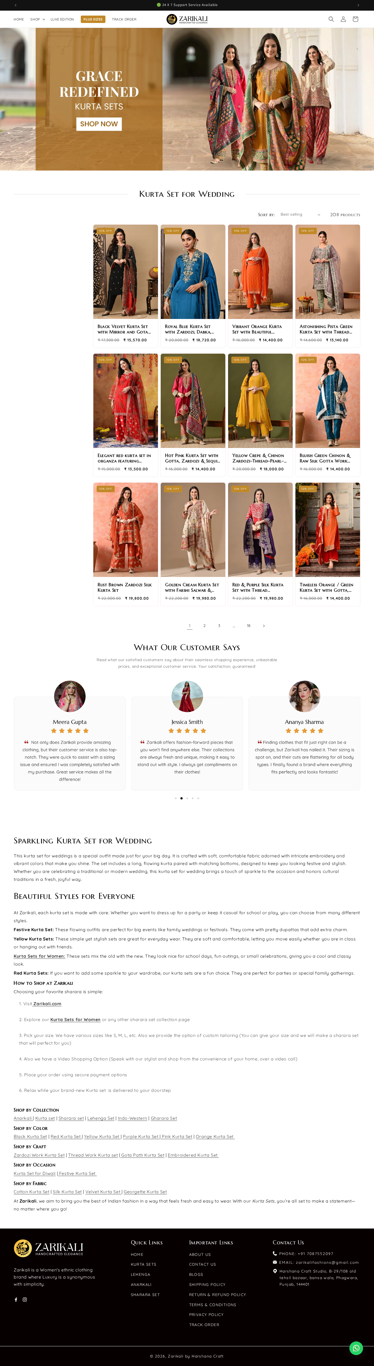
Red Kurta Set (66, 1136)
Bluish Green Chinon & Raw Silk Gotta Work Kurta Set (325, 458)
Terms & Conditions (213, 1304)
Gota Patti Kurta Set (142, 1154)
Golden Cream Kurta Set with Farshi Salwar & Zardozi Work (192, 587)
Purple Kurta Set (141, 1136)
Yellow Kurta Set (102, 1136)
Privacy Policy (206, 1314)
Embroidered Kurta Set (193, 1154)
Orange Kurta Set (215, 1136)
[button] (37, 19)
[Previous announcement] (16, 5)
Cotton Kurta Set (32, 1191)
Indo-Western (132, 1118)
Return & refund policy (217, 1294)
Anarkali (23, 1118)
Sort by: (266, 214)
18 (249, 625)
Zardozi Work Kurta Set (39, 1154)
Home (137, 1254)
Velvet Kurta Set (103, 1191)
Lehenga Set (100, 1118)
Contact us (202, 1264)
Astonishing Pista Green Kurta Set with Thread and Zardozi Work (326, 329)
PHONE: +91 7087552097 (306, 1253)
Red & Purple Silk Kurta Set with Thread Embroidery (258, 587)
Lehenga (141, 1274)
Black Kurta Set (30, 1136)
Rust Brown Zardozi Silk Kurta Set (125, 587)
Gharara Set (164, 1118)
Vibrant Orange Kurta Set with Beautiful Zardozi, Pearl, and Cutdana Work (257, 329)
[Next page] (264, 626)
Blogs (196, 1274)
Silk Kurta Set (67, 1191)
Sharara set (71, 1118)
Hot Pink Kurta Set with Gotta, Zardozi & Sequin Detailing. (192, 458)
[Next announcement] (358, 5)
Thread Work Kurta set (93, 1154)
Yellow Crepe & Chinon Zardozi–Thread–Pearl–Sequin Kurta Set (258, 458)
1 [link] (190, 625)
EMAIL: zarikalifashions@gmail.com (319, 1262)
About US (200, 1254)
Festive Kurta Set (77, 1173)
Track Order (204, 1324)
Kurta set (45, 1118)
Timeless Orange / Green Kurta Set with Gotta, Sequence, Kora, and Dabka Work (326, 587)
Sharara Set (145, 1294)
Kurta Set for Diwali (35, 1173)
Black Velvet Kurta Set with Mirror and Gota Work (123, 329)
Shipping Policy (207, 1284)
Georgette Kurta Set (145, 1191)
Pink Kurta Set (176, 1136)
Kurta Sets (144, 1264)
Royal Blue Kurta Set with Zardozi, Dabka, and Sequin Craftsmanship (188, 329)
